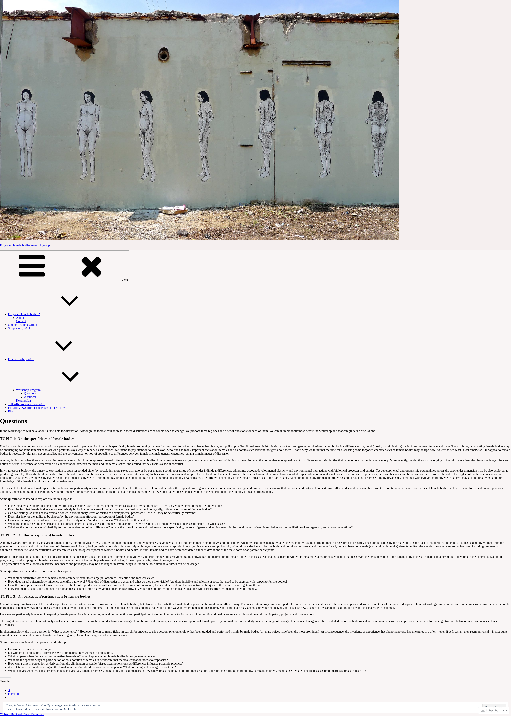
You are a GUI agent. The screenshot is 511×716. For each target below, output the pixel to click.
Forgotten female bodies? (24, 314)
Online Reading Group (22, 324)
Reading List (24, 400)
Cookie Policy (71, 709)
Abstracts (30, 397)
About (20, 317)
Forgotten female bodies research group (25, 245)
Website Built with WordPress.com (22, 714)
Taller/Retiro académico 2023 (26, 404)
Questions (30, 393)
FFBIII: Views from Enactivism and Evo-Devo (37, 407)
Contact (21, 321)
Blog (11, 411)
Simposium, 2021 (19, 328)
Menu (124, 279)
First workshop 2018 (21, 359)
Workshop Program (28, 390)
